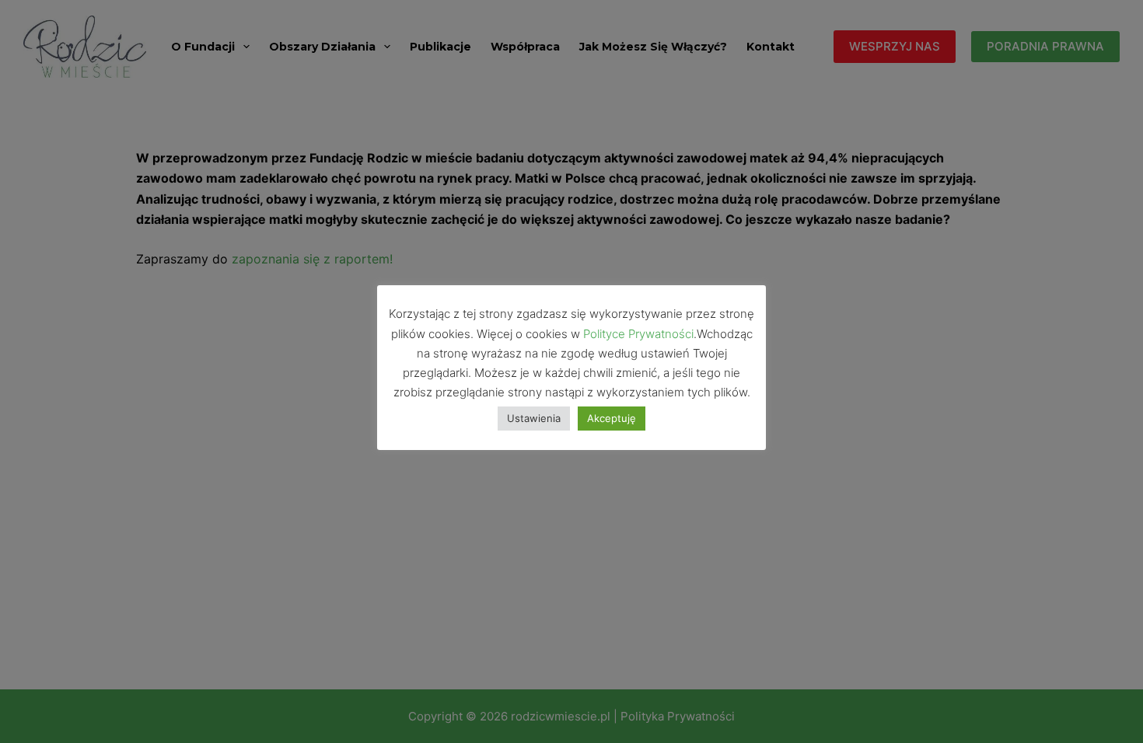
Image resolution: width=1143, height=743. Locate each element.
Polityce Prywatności (638, 333)
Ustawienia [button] (534, 418)
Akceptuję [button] (611, 418)
